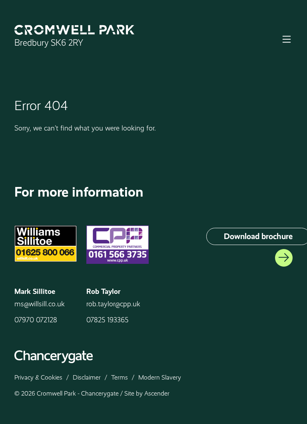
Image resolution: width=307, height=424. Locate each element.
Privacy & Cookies (38, 377)
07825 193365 (107, 320)
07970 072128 (35, 320)
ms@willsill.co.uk (39, 304)
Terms (119, 377)
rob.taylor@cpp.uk (113, 304)
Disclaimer (87, 377)
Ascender (156, 393)
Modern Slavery (159, 377)
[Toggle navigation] (287, 39)
